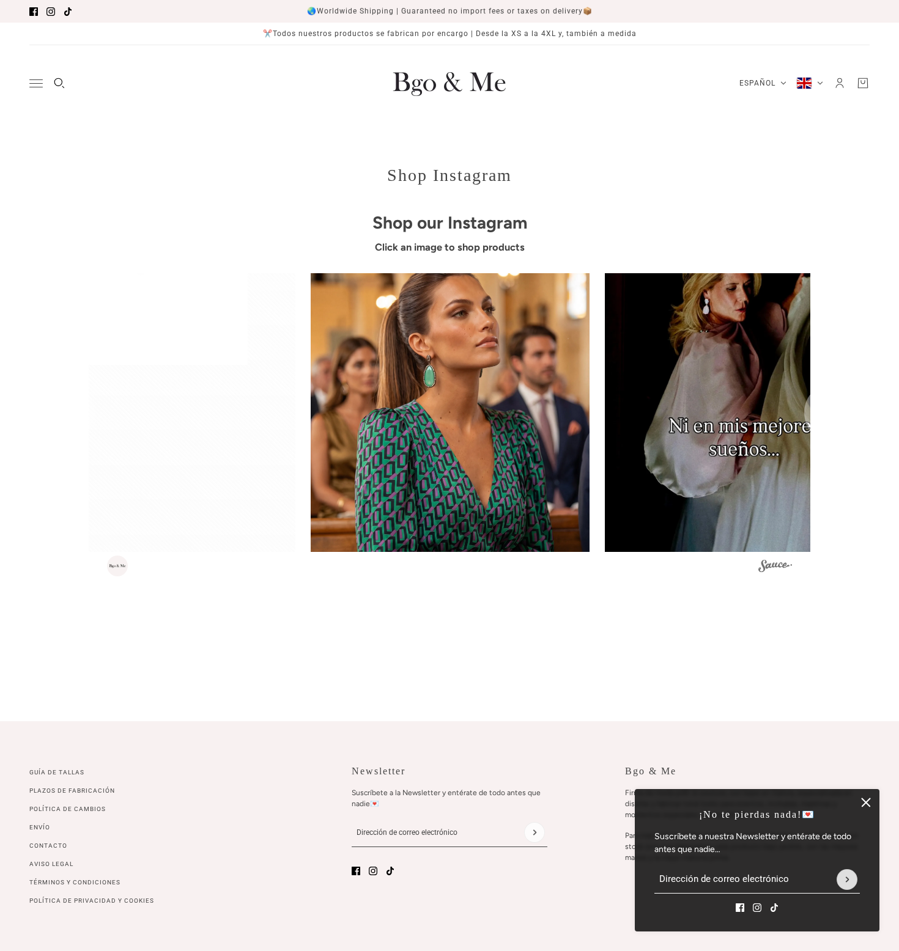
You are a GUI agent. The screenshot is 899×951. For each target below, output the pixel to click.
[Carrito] (863, 83)
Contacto (48, 845)
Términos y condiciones (74, 882)
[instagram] (50, 11)
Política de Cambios (67, 809)
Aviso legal (51, 864)
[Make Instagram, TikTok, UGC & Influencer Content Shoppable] (775, 567)
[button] (156, 412)
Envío (39, 827)
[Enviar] (847, 879)
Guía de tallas (56, 772)
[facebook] (33, 11)
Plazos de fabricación (72, 790)
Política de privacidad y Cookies (91, 900)
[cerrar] (866, 802)
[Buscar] (59, 83)
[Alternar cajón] (36, 83)
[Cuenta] (839, 83)
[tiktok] (68, 11)
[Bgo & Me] (449, 83)
